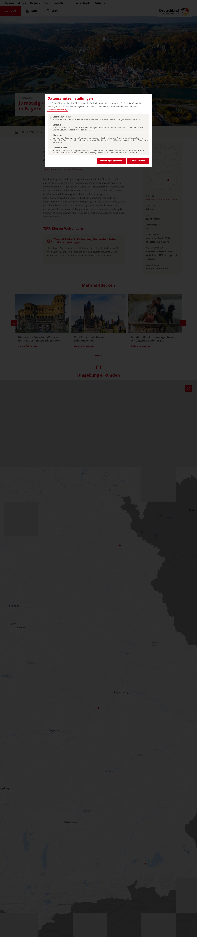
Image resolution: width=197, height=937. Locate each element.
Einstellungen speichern (111, 160)
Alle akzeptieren (137, 160)
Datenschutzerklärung (58, 109)
